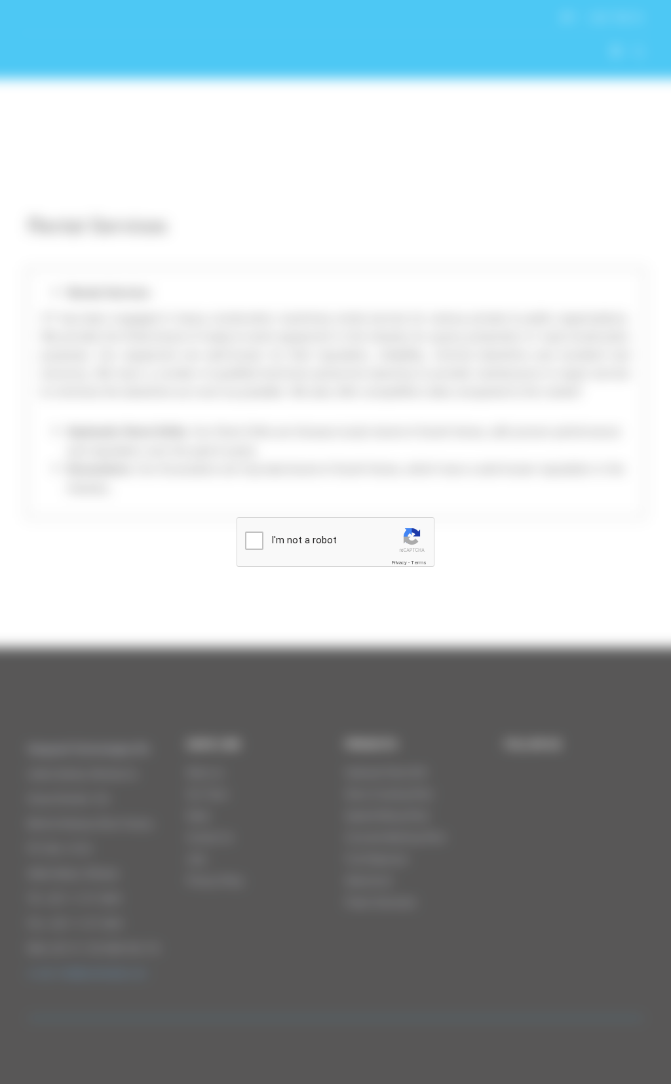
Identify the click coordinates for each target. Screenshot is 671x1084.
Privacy (399, 563)
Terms (419, 563)
